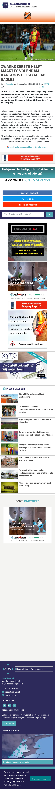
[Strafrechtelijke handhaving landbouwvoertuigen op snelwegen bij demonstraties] (9, 474)
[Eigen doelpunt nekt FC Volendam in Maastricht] (9, 424)
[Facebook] (4, 705)
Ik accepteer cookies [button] (41, 779)
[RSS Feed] (14, 705)
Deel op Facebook (29, 193)
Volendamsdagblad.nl (20, 4)
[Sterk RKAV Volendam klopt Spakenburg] (9, 398)
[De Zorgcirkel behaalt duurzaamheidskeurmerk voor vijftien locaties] (9, 411)
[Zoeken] (49, 214)
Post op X (29, 199)
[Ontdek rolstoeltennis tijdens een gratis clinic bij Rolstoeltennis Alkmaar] (9, 436)
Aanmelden (9, 723)
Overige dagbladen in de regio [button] (16, 762)
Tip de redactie (29, 204)
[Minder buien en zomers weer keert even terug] (9, 487)
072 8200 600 (11, 688)
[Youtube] (9, 705)
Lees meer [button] (16, 785)
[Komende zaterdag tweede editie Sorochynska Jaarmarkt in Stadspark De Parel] (9, 449)
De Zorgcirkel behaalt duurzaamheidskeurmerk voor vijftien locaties (36, 409)
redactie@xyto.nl (12, 692)
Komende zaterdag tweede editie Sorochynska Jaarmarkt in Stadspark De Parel (35, 447)
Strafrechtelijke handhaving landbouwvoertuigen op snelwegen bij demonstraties (36, 473)
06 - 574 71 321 (37, 180)
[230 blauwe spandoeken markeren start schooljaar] (9, 462)
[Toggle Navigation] (50, 5)
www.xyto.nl (10, 695)
